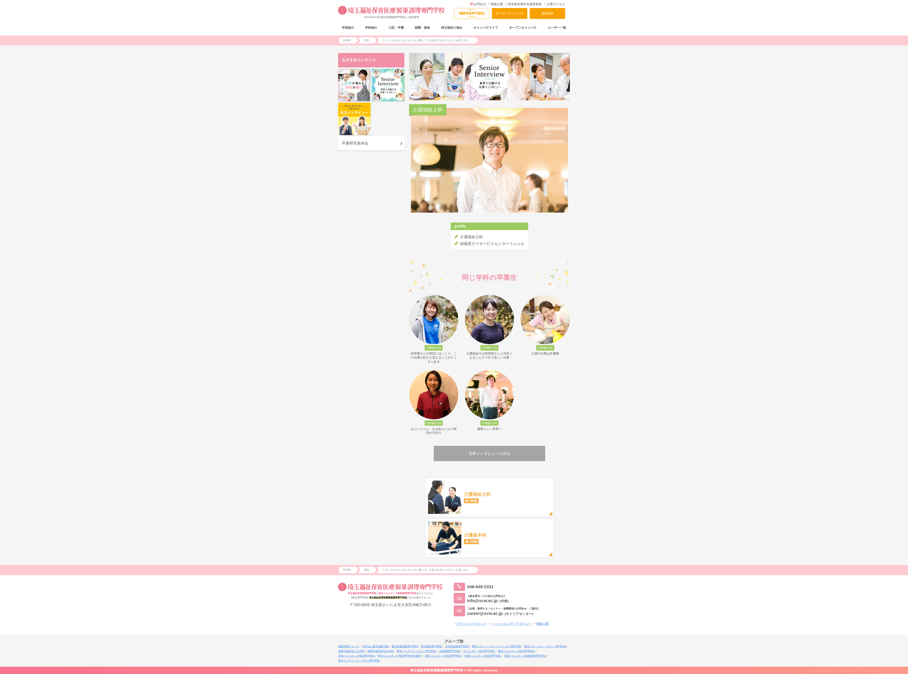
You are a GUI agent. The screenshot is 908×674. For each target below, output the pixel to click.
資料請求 (547, 13)
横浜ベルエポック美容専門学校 (516, 651)
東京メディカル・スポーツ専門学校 (545, 646)
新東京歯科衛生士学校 (380, 651)
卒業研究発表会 (355, 143)
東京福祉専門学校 (431, 646)
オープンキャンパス (510, 13)
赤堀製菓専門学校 (449, 651)
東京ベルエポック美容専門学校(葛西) (399, 655)
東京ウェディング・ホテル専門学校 (359, 660)
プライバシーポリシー (471, 624)
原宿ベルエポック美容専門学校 (356, 655)
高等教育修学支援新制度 (525, 4)
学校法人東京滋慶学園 (375, 646)
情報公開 (497, 4)
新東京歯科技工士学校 (351, 651)
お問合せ (480, 4)
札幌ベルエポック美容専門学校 (482, 655)
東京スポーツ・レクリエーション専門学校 (496, 646)
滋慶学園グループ (348, 646)
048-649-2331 (480, 586)
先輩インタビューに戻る (489, 453)
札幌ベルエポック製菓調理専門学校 (525, 655)
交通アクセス (556, 4)
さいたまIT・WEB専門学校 (479, 651)
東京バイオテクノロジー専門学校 (416, 651)
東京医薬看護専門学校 (405, 646)
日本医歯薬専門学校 (456, 646)
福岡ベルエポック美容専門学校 (443, 655)
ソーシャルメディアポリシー (512, 624)
